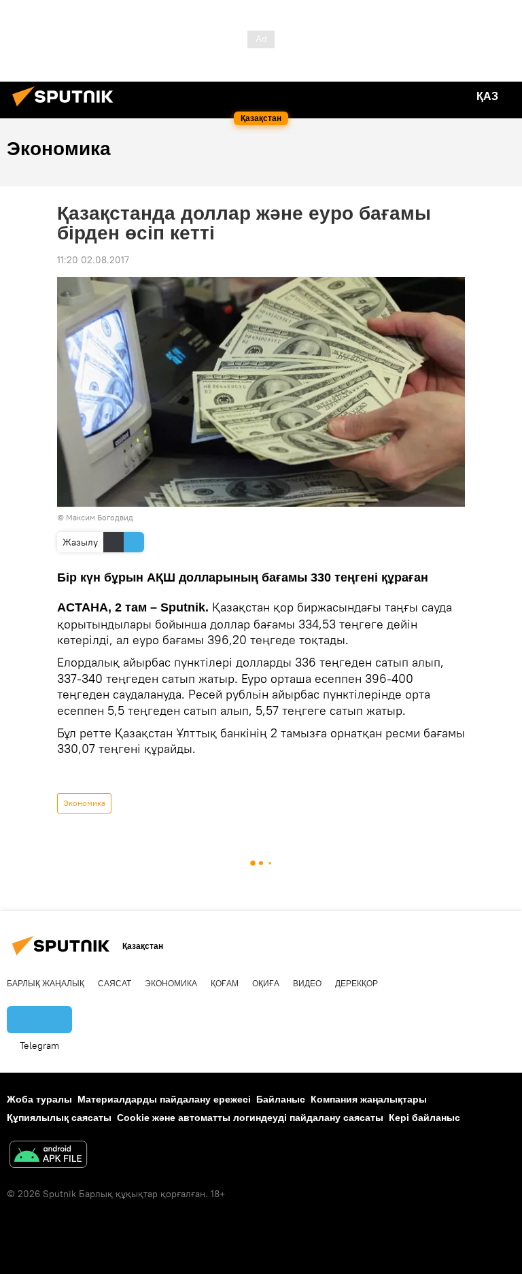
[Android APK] (48, 1156)
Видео (307, 983)
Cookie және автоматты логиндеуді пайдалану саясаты (250, 1117)
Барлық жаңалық (45, 983)
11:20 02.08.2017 (93, 260)
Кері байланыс (424, 1117)
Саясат (114, 983)
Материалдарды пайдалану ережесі (164, 1099)
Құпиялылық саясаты (59, 1117)
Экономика (84, 803)
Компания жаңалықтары (369, 1099)
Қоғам (225, 983)
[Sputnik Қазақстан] (66, 108)
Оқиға (265, 983)
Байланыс (280, 1099)
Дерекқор (356, 983)
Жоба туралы (39, 1099)
